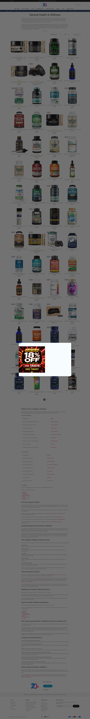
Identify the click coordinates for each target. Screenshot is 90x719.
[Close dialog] (20, 343)
